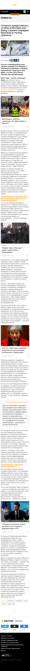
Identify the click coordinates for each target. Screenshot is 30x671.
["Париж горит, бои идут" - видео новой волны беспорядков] (15, 233)
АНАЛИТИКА (11, 600)
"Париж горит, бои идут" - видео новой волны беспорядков (13, 250)
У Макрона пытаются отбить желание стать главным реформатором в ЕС (14, 526)
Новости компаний (6, 648)
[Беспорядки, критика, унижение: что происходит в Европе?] (15, 106)
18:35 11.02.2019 (5, 38)
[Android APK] (6, 655)
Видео (4, 245)
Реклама (3, 650)
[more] (27, 126)
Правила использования (7, 638)
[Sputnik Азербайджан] (5, 12)
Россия (25, 600)
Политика (4, 603)
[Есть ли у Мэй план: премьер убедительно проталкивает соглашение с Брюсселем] (15, 335)
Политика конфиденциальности (9, 640)
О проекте (3, 636)
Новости (4, 600)
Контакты (9, 636)
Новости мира (11, 603)
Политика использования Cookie (9, 642)
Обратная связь (16, 648)
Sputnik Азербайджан (8, 90)
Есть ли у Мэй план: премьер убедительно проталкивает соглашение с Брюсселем (14, 350)
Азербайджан (19, 600)
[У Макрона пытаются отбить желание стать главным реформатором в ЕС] (15, 511)
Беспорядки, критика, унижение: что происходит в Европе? (14, 121)
